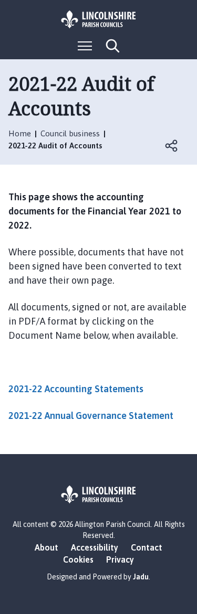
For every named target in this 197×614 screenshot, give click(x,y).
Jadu (141, 577)
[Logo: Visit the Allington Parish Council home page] (98, 19)
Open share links (171, 145)
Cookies (78, 559)
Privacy (120, 559)
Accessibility (94, 547)
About (46, 547)
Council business (70, 133)
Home (19, 133)
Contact (146, 547)
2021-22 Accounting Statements (75, 388)
